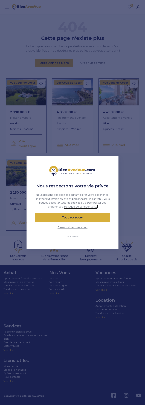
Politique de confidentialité (80, 206)
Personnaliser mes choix (73, 227)
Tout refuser (72, 236)
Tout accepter (72, 217)
